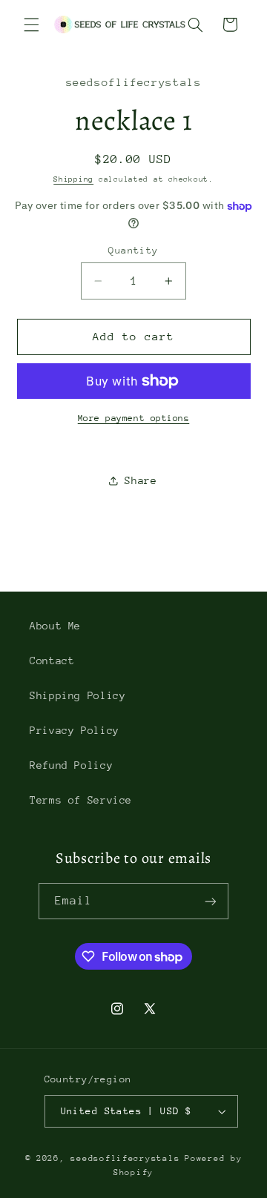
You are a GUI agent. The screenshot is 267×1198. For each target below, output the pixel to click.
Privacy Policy (74, 730)
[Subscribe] (211, 901)
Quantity (133, 250)
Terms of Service (81, 800)
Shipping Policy (77, 695)
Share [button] (140, 480)
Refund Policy (71, 765)
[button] (31, 24)
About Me (55, 626)
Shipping (73, 179)
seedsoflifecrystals (124, 1158)
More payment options (134, 418)
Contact (52, 660)
